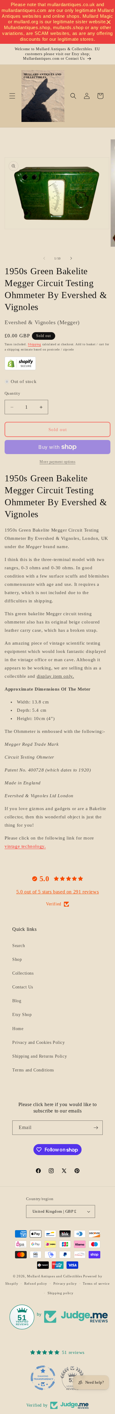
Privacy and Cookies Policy (38, 1042)
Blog (16, 1001)
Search (18, 945)
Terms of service (96, 1283)
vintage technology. (25, 846)
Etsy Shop (22, 1014)
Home (17, 1028)
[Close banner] (108, 21)
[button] (12, 96)
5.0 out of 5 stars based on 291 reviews (57, 891)
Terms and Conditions (33, 1070)
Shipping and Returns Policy (39, 1056)
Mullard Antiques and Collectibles (54, 1276)
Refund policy (35, 1283)
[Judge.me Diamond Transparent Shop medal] (43, 1378)
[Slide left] (44, 258)
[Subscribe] (95, 1127)
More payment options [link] (57, 462)
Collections (23, 973)
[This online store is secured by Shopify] (20, 368)
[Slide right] (71, 258)
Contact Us (22, 987)
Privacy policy (65, 1283)
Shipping (34, 344)
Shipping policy (61, 1293)
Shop (17, 959)
